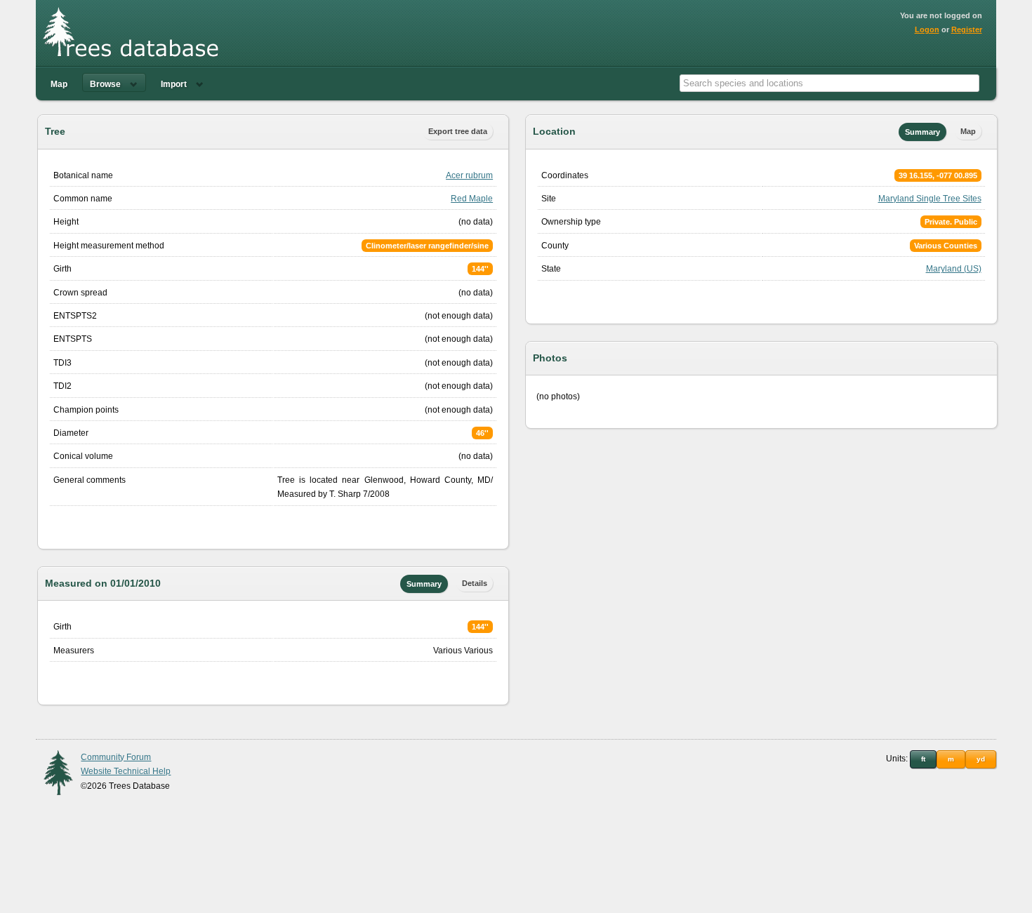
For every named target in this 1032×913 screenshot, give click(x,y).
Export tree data (457, 131)
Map (59, 84)
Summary (424, 584)
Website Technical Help (126, 771)
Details (474, 583)
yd (981, 759)
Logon (927, 29)
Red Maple (472, 199)
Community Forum (116, 757)
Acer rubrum (469, 175)
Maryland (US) (953, 269)
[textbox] (829, 83)
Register (966, 29)
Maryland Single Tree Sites (929, 199)
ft (923, 759)
